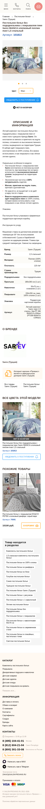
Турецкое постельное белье (18, 586)
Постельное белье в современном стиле (21, 628)
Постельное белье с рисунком (19, 595)
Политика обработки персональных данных (18, 801)
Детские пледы (9, 682)
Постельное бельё (22, 16)
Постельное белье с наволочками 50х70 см (21, 622)
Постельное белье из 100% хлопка (21, 562)
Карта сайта (7, 725)
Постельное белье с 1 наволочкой (21, 600)
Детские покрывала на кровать (15, 686)
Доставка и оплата (10, 702)
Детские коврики (9, 676)
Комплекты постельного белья (19, 551)
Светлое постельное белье (18, 641)
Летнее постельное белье (17, 604)
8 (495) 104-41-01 (13, 740)
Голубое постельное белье (18, 576)
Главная (6, 16)
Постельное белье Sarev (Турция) (31, 385)
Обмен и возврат (9, 705)
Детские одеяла (9, 679)
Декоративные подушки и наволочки (18, 672)
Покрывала (7, 669)
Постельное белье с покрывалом (20, 616)
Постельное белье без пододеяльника (16, 610)
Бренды (5, 722)
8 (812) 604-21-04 (13, 745)
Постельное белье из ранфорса (20, 567)
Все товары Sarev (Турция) (10, 385)
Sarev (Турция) (8, 19)
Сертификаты (8, 715)
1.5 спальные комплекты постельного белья (22, 557)
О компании (7, 708)
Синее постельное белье (17, 581)
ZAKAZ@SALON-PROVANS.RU (14, 774)
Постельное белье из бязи (17, 572)
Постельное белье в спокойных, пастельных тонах (20, 635)
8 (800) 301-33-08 (13, 749)
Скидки (5, 719)
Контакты (6, 712)
